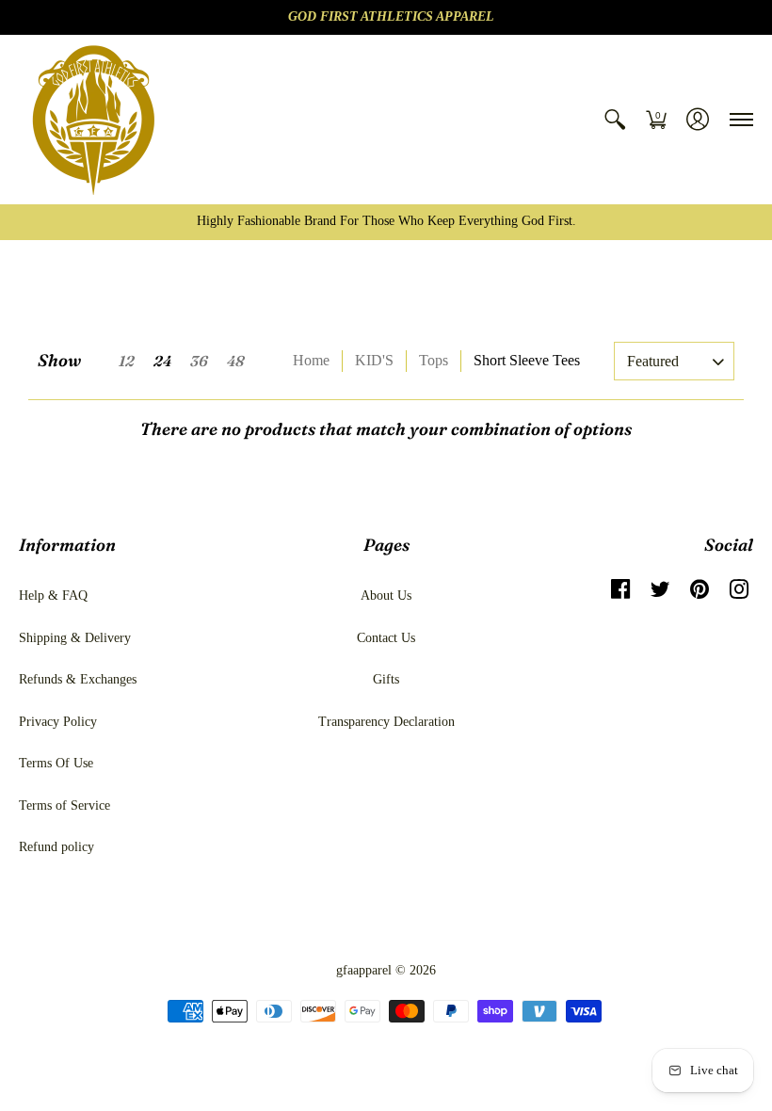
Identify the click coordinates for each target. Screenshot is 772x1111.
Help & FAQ (53, 595)
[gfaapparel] (94, 119)
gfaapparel (364, 970)
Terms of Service (64, 805)
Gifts (386, 679)
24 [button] (162, 361)
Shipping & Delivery (75, 638)
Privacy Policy (58, 722)
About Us (386, 595)
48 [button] (235, 361)
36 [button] (199, 361)
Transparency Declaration (386, 722)
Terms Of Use (56, 763)
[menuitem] (614, 119)
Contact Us (386, 638)
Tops (433, 360)
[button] (614, 119)
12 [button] (127, 361)
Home (311, 360)
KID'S (374, 360)
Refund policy (56, 847)
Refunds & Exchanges (78, 679)
